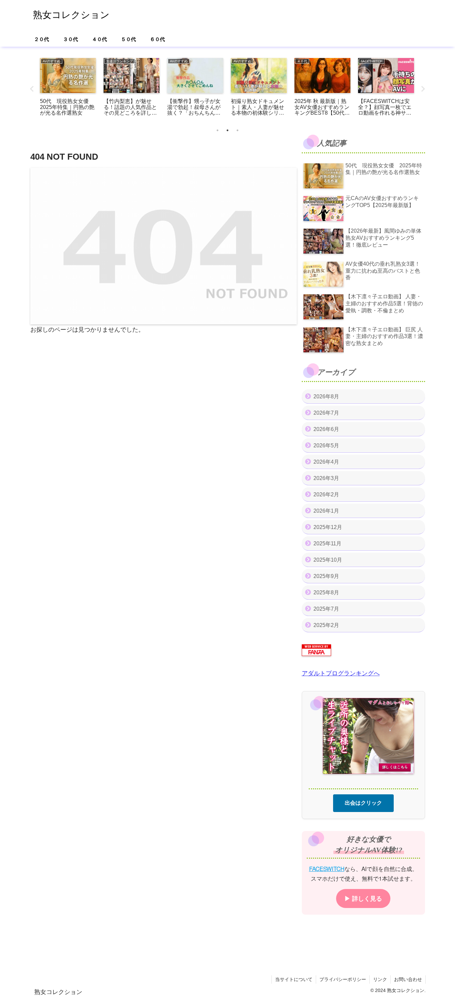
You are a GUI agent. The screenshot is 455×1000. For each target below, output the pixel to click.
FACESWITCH (326, 868)
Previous (32, 89)
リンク (380, 979)
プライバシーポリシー (342, 979)
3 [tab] (237, 130)
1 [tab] (217, 130)
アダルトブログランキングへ (341, 673)
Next (423, 89)
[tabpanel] (68, 88)
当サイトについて (293, 979)
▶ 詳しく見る (363, 898)
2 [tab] (227, 130)
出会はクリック (363, 802)
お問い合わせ (408, 979)
